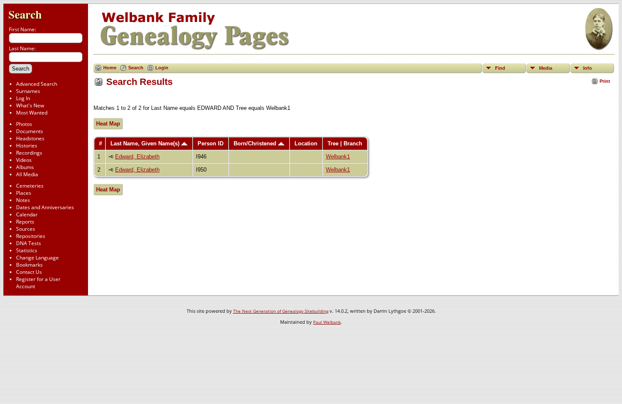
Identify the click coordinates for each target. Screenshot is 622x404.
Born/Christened (256, 143)
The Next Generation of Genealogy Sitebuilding (280, 311)
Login (161, 67)
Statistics (26, 250)
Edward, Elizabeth (137, 156)
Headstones (30, 138)
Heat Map (108, 123)
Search (25, 14)
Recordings (29, 152)
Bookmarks (29, 264)
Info (587, 68)
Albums (25, 167)
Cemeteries (30, 185)
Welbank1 (338, 156)
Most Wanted (31, 112)
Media (545, 68)
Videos (24, 160)
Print (605, 81)
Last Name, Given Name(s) (145, 143)
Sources (25, 228)
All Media (27, 174)
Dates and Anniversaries (45, 207)
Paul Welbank (327, 322)
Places (23, 193)
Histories (26, 145)
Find (500, 68)
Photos (24, 124)
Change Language (37, 257)
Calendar (27, 214)
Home (109, 67)
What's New (30, 105)
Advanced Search (36, 83)
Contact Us (29, 272)
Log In (23, 98)
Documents (29, 131)
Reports (25, 221)
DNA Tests (28, 243)
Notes (23, 200)
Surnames (28, 91)
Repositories (30, 236)
